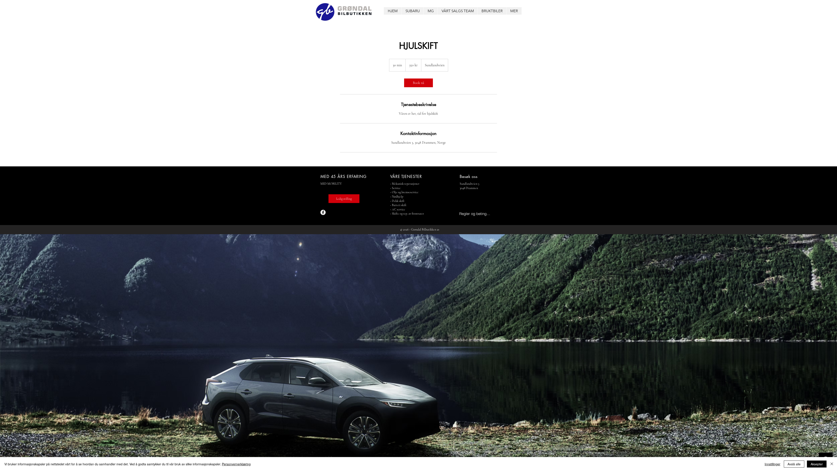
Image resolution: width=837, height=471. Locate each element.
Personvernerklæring (236, 464)
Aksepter (817, 464)
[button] (412, 11)
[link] (418, 82)
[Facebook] (323, 212)
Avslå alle (794, 464)
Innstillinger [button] (772, 464)
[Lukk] (831, 464)
